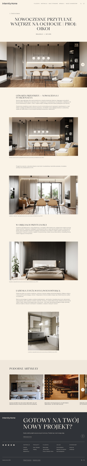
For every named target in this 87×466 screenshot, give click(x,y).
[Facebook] (6, 445)
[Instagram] (3, 445)
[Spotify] (8, 445)
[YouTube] (14, 445)
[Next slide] (83, 64)
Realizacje (39, 34)
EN (84, 460)
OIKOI (54, 107)
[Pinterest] (11, 445)
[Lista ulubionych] (84, 3)
